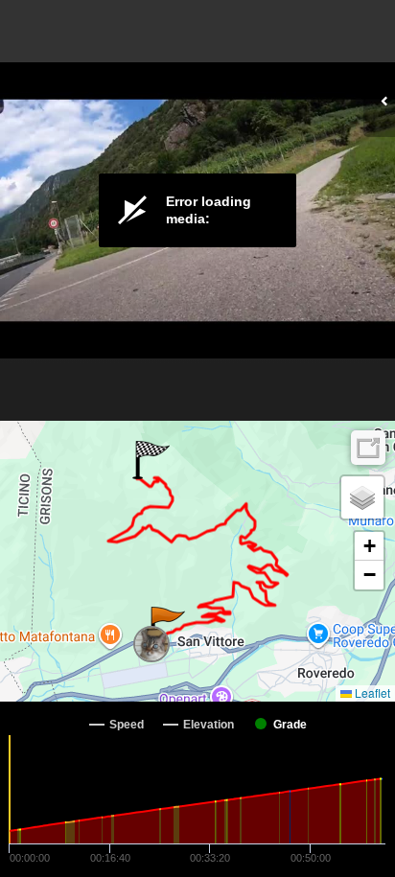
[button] (166, 626)
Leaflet (371, 692)
